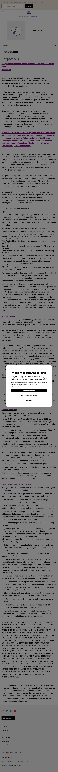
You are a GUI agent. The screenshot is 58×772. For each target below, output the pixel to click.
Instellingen (29, 400)
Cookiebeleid (16, 385)
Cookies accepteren (29, 390)
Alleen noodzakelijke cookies (29, 395)
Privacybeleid (23, 385)
